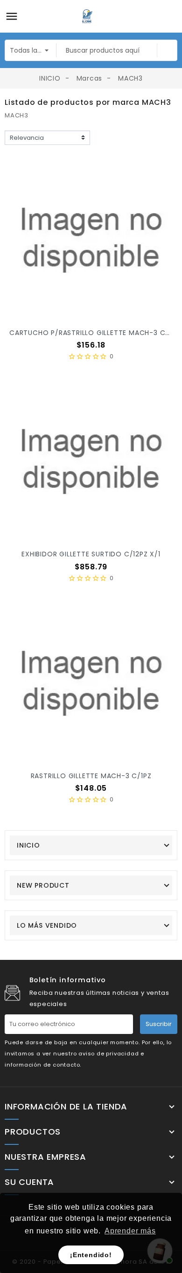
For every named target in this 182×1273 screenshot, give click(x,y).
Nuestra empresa (45, 1157)
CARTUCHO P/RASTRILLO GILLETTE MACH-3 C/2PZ (95, 332)
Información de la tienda (66, 1106)
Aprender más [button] (130, 1231)
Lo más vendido (47, 925)
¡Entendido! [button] (91, 1255)
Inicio (28, 845)
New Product (43, 885)
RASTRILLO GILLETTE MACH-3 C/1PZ (91, 775)
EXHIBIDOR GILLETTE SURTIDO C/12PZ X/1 (91, 554)
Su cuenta (29, 1182)
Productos (33, 1131)
